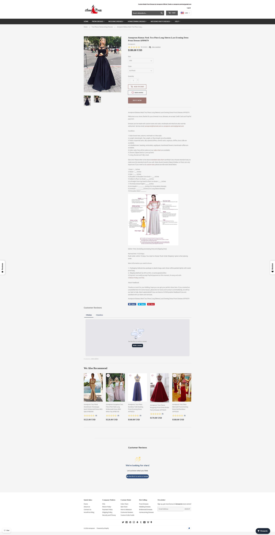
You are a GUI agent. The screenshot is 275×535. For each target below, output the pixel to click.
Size (129, 56)
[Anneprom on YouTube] (144, 522)
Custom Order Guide (127, 515)
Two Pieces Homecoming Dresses (102, 27)
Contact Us (87, 509)
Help (177, 21)
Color (130, 66)
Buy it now (137, 100)
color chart (157, 150)
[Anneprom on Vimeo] (148, 522)
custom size (150, 164)
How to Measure (126, 509)
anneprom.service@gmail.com (173, 126)
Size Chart (124, 507)
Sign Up (187, 509)
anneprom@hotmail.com (153, 126)
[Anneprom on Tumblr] (141, 522)
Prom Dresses (98, 21)
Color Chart (124, 504)
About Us (87, 507)
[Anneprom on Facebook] (126, 522)
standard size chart (157, 160)
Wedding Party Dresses (160, 21)
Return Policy (133, 278)
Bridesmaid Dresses (145, 509)
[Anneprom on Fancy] (151, 522)
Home (86, 21)
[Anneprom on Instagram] (134, 522)
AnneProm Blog (89, 512)
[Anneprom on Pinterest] (130, 522)
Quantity (131, 76)
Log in (189, 8)
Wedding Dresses (115, 21)
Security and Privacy (109, 515)
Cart (173, 13)
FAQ (142, 278)
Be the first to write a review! (137, 476)
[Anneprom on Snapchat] (137, 522)
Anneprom (92, 528)
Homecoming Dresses (137, 21)
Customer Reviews (127, 512)
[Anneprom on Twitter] (123, 522)
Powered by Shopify (103, 528)
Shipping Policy (107, 512)
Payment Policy (107, 509)
